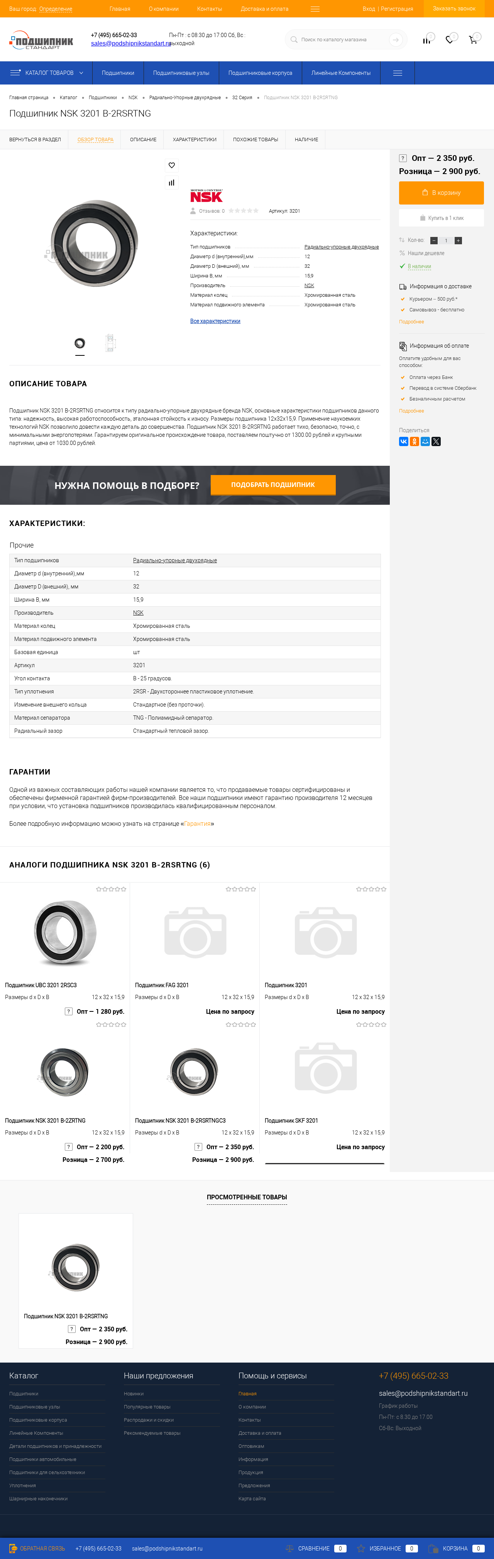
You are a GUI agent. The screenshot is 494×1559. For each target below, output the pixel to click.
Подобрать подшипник (273, 484)
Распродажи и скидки (149, 1420)
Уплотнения (22, 1485)
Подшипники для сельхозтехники (47, 1472)
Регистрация (397, 9)
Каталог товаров (50, 73)
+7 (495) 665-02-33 (114, 35)
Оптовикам (251, 1446)
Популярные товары (147, 1407)
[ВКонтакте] (403, 441)
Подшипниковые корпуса (260, 73)
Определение (55, 9)
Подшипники (118, 73)
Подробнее (411, 322)
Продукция (251, 1472)
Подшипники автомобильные (42, 1459)
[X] (436, 441)
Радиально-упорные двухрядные (342, 247)
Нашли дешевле (426, 253)
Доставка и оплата (265, 9)
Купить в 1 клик (446, 218)
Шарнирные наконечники (38, 1499)
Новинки (134, 1394)
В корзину (446, 192)
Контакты (209, 9)
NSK (309, 285)
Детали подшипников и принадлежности (55, 1446)
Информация (253, 1459)
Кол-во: (417, 239)
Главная (120, 9)
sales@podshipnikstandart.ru (131, 43)
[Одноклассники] (414, 441)
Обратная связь (42, 1548)
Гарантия (197, 823)
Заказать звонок (454, 8)
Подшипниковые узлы (181, 73)
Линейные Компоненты (341, 73)
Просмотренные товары (247, 1197)
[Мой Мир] (425, 441)
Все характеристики (215, 321)
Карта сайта (252, 1499)
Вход (369, 9)
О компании (164, 9)
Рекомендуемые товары (152, 1433)
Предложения (254, 1485)
